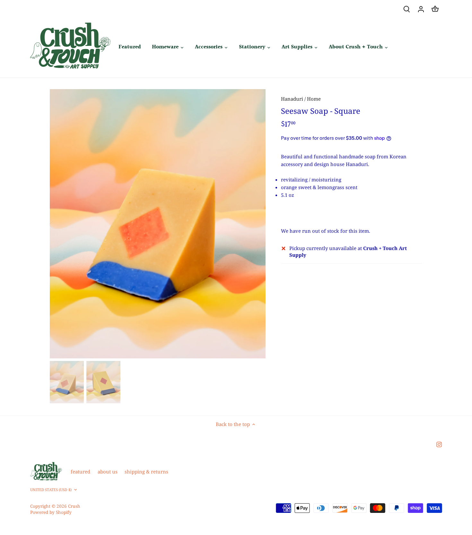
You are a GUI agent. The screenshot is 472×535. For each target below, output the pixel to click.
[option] (158, 223)
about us (108, 471)
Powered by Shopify (51, 512)
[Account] (421, 9)
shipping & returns (146, 471)
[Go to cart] (435, 9)
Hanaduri (292, 99)
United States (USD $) (51, 490)
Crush (74, 506)
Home (314, 99)
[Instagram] (439, 443)
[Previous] (59, 224)
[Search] (407, 9)
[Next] (256, 224)
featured (80, 471)
